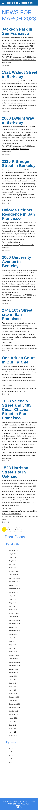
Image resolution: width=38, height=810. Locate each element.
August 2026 (13, 550)
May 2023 (12, 686)
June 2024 (12, 641)
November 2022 (14, 707)
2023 (11, 759)
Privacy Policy (25, 804)
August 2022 (13, 718)
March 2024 (13, 651)
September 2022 (14, 714)
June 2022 (12, 725)
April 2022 (12, 732)
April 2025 (12, 606)
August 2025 (13, 592)
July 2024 (12, 637)
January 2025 (13, 617)
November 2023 (14, 665)
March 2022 (13, 735)
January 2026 (13, 575)
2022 (11, 762)
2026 (11, 748)
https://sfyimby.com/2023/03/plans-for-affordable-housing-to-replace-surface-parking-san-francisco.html (19, 455)
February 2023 (14, 697)
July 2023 (12, 679)
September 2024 (14, 630)
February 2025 (14, 613)
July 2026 (12, 554)
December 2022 (14, 704)
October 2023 (13, 669)
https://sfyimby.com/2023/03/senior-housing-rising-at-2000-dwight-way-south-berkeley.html (19, 148)
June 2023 (12, 683)
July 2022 (12, 721)
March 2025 (13, 610)
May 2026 (12, 561)
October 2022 (13, 711)
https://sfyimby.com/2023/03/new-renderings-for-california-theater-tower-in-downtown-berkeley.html (19, 197)
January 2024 (13, 658)
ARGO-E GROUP (14, 804)
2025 (11, 752)
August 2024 (13, 634)
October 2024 (13, 627)
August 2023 (13, 676)
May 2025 (12, 603)
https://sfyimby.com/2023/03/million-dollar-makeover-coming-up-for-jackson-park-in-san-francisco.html (19, 59)
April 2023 (12, 690)
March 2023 (13, 693)
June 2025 (12, 599)
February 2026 (14, 571)
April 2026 (12, 564)
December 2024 (14, 620)
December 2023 (14, 662)
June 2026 (12, 557)
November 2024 (14, 623)
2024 (11, 755)
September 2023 (14, 672)
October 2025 (13, 585)
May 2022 (12, 728)
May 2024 (12, 644)
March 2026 (13, 568)
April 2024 (12, 648)
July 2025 (12, 596)
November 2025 (14, 582)
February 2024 (14, 655)
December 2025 (14, 578)
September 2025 (14, 589)
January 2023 (13, 700)
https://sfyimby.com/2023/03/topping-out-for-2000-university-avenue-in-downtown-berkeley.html (19, 297)
